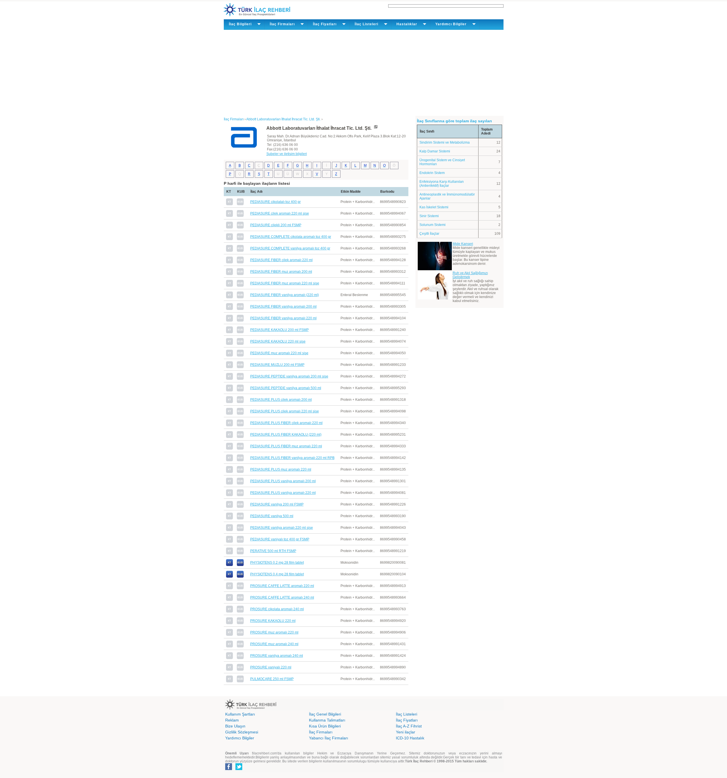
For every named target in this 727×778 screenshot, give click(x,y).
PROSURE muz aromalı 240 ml (274, 644)
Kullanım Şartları (240, 714)
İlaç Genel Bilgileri (325, 714)
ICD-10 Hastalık (410, 738)
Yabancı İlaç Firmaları (328, 738)
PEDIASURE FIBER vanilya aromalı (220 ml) (284, 295)
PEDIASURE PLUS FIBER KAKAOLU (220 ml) (285, 435)
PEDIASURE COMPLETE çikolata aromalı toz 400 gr (290, 237)
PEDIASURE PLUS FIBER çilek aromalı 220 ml (286, 423)
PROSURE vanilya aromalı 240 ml (276, 656)
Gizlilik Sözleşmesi (241, 732)
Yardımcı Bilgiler (239, 738)
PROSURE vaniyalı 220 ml (270, 667)
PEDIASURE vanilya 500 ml (271, 516)
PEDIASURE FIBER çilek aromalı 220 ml (281, 260)
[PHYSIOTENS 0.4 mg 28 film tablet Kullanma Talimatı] (229, 576)
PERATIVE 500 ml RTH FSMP (273, 551)
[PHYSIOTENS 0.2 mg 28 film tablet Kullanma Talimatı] (229, 565)
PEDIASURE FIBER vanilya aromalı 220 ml (283, 318)
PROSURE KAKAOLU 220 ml (273, 621)
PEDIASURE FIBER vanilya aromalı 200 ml (283, 307)
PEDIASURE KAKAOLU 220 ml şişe (278, 341)
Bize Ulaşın (235, 726)
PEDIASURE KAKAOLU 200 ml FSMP (279, 330)
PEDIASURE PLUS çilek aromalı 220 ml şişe (284, 411)
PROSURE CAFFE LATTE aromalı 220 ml (282, 586)
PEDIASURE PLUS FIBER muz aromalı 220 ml (286, 446)
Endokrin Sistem (432, 173)
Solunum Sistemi (432, 225)
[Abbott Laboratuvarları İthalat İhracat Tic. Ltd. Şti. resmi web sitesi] (375, 128)
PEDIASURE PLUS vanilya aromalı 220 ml (283, 493)
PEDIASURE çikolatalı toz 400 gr (275, 202)
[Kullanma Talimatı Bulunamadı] (229, 204)
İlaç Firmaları (321, 732)
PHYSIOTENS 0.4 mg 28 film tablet (277, 574)
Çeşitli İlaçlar (429, 234)
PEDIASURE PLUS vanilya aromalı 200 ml (283, 481)
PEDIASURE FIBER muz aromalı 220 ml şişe (284, 283)
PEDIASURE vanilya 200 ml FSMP (277, 504)
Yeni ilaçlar (405, 732)
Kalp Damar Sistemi (434, 151)
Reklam (232, 720)
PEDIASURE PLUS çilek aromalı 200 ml (281, 400)
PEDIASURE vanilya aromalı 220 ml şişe (281, 528)
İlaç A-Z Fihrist (409, 726)
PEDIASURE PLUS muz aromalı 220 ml (280, 469)
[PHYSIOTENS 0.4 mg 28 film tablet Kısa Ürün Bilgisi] (240, 576)
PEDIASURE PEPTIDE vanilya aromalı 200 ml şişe (289, 376)
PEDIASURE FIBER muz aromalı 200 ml (281, 272)
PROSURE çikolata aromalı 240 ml (277, 609)
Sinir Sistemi (429, 216)
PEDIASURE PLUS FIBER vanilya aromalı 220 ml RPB (292, 458)
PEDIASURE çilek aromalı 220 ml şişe (279, 213)
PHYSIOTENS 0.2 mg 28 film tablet (277, 563)
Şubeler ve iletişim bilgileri (286, 154)
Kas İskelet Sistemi (433, 207)
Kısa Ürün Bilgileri (325, 726)
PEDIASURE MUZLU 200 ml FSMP (277, 365)
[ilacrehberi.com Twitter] (238, 769)
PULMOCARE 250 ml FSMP (272, 679)
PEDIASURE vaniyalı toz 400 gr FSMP (279, 539)
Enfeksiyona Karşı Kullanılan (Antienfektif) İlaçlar (441, 184)
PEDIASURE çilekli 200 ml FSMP (275, 225)
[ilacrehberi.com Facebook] (228, 769)
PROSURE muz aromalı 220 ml (274, 632)
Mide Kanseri (463, 244)
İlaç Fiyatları (407, 720)
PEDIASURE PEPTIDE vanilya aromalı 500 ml (285, 388)
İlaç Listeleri (406, 714)
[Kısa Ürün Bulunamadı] (240, 204)
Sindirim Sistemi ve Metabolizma (444, 142)
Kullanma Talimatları (327, 720)
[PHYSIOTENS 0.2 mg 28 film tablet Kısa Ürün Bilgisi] (240, 565)
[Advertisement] (364, 72)
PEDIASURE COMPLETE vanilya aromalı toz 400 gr (290, 248)
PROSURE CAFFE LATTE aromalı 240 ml (282, 597)
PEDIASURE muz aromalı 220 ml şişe (279, 353)
